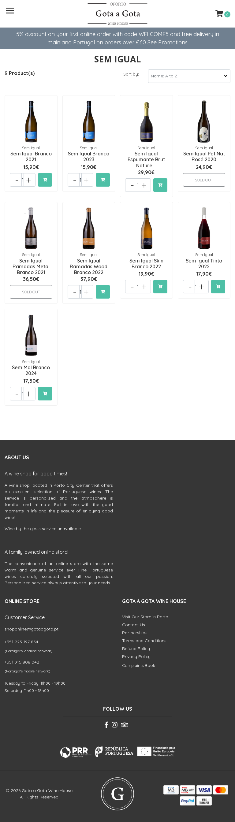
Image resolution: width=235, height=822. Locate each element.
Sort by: (131, 74)
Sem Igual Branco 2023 (88, 156)
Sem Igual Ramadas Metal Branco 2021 (31, 266)
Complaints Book (138, 665)
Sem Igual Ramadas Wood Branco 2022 (88, 266)
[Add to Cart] (45, 180)
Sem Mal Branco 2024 (31, 370)
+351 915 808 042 (22, 662)
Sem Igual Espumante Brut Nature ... (146, 159)
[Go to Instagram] (114, 726)
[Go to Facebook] (106, 726)
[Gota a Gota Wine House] (117, 14)
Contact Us (133, 624)
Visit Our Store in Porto (145, 616)
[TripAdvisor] (124, 726)
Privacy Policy (136, 656)
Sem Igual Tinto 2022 (204, 264)
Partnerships (134, 632)
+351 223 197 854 (21, 642)
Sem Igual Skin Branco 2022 (146, 264)
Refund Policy (136, 648)
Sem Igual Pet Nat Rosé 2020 (204, 156)
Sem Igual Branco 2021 (31, 156)
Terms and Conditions (144, 640)
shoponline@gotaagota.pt (31, 629)
